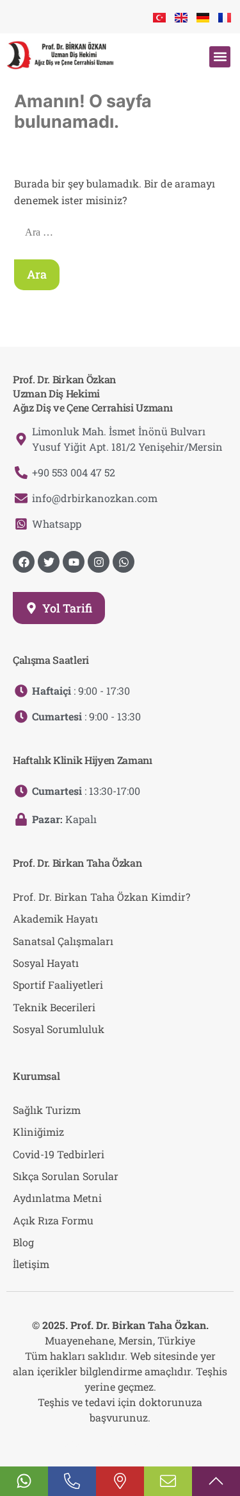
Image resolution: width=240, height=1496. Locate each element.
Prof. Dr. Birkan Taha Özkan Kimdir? (101, 896)
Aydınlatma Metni (57, 1198)
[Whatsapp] (123, 562)
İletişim (31, 1264)
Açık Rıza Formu (53, 1220)
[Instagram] (98, 562)
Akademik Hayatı (55, 918)
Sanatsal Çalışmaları (63, 941)
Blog (23, 1242)
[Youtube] (73, 562)
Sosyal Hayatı (46, 963)
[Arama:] (121, 231)
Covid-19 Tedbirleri (58, 1154)
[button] (219, 56)
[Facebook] (24, 562)
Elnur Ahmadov (142, 1443)
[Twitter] (49, 562)
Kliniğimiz (38, 1131)
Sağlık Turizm (47, 1110)
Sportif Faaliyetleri (58, 984)
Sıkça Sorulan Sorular (65, 1176)
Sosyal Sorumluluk (58, 1029)
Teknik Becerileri (54, 1007)
